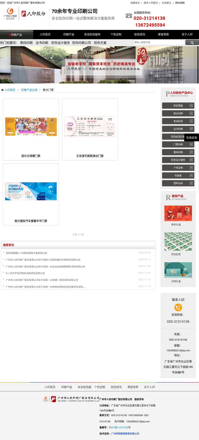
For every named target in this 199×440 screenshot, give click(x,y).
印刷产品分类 (29, 90)
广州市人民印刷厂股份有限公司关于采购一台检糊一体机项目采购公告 (42, 279)
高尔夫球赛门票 (30, 156)
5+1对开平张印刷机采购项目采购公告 (25, 273)
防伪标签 (178, 254)
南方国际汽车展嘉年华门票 (31, 221)
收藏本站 (135, 2)
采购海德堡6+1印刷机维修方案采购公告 (26, 252)
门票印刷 (178, 144)
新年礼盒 (178, 224)
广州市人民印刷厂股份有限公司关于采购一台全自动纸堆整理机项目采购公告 (45, 266)
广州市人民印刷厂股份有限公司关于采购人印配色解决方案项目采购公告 (43, 259)
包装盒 (178, 175)
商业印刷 (178, 113)
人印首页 (8, 90)
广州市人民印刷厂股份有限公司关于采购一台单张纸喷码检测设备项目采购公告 (46, 286)
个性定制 (178, 167)
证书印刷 (178, 128)
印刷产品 (16, 34)
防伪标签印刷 (178, 136)
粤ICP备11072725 (118, 427)
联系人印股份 (150, 2)
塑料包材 (178, 183)
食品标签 (178, 121)
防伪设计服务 (178, 159)
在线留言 (166, 2)
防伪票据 (178, 105)
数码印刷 (178, 152)
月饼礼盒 (178, 281)
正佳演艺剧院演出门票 (90, 156)
